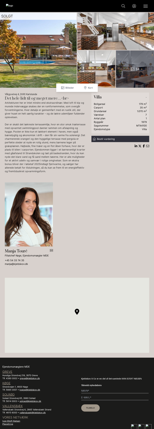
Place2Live (7, 424)
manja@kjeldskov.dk (16, 263)
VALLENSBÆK (12, 406)
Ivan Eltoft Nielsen (11, 421)
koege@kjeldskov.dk (30, 389)
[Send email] (147, 146)
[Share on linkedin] (135, 146)
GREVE (7, 372)
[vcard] (51, 253)
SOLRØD (8, 394)
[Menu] (145, 6)
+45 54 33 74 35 (14, 260)
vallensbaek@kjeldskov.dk (33, 412)
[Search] (123, 6)
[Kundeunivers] (134, 6)
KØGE (6, 383)
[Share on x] (139, 146)
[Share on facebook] (143, 146)
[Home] (41, 6)
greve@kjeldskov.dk (30, 378)
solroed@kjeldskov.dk (30, 401)
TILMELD (90, 408)
